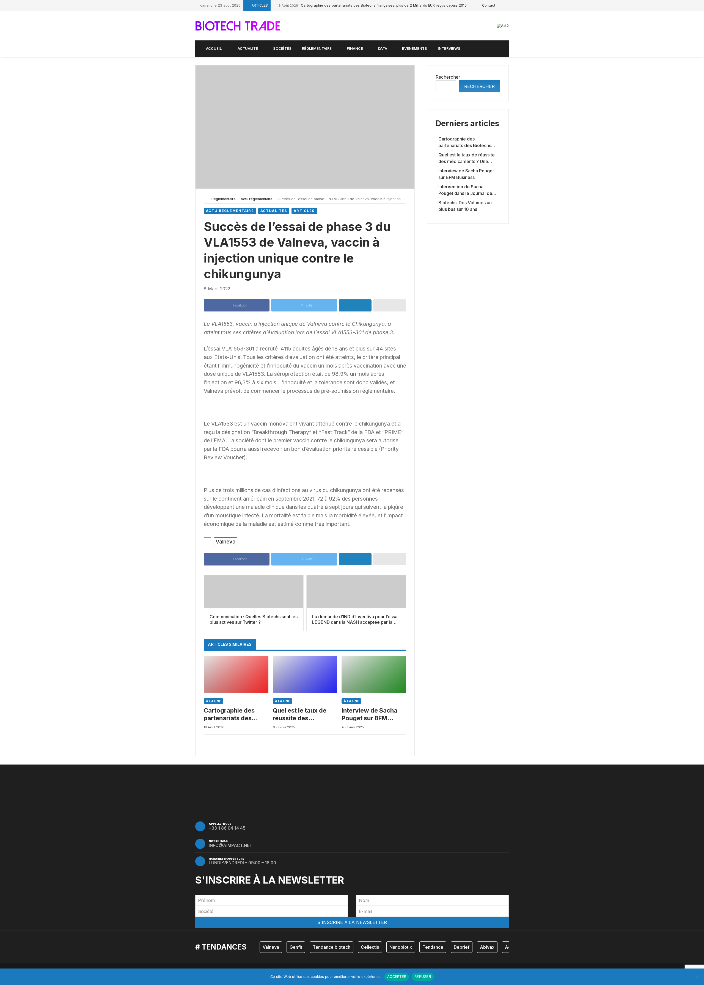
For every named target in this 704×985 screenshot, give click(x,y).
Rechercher (448, 77)
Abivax (487, 947)
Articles (304, 211)
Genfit (296, 947)
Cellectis (370, 947)
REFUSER (422, 976)
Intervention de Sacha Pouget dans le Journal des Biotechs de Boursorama (466, 190)
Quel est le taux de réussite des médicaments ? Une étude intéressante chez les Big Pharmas (304, 714)
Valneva (225, 541)
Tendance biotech (331, 947)
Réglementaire (223, 199)
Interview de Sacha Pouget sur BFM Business (369, 714)
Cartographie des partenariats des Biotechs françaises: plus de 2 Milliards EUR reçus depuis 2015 (372, 5)
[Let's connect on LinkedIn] (507, 5)
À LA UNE (213, 701)
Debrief (461, 947)
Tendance (432, 947)
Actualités (273, 211)
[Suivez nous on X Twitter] (501, 5)
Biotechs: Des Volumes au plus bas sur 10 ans (465, 206)
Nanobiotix (400, 947)
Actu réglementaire (257, 199)
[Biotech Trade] (237, 26)
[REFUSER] (697, 977)
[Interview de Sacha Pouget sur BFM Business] (374, 674)
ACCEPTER (396, 976)
